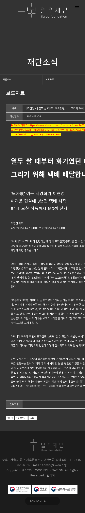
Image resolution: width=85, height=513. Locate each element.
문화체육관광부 (63, 489)
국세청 (40, 489)
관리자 (51, 475)
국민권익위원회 (19, 489)
